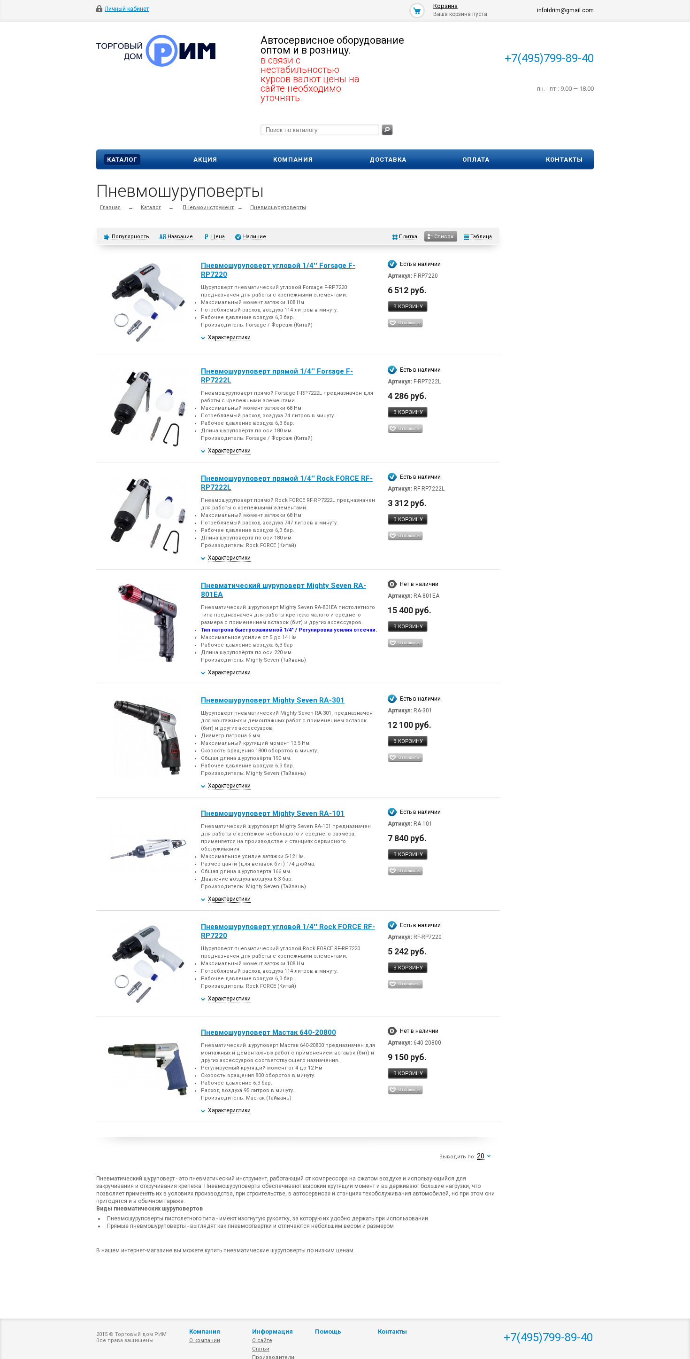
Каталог (122, 159)
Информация (272, 1331)
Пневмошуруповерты (278, 207)
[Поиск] (387, 130)
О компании (204, 1340)
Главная (110, 207)
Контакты (564, 159)
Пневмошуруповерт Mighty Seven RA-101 (273, 813)
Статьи (260, 1349)
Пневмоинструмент (208, 207)
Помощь (328, 1331)
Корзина (445, 5)
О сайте (262, 1340)
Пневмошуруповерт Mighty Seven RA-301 (273, 700)
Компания (293, 159)
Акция (205, 159)
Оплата (476, 159)
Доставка (387, 159)
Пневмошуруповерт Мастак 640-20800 (268, 1032)
